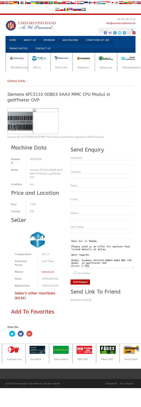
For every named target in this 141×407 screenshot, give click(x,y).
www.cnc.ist (48, 271)
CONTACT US (42, 48)
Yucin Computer (127, 383)
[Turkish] (2, 3)
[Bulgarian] (59, 3)
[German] (15, 3)
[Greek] (99, 3)
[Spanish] (11, 3)
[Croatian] (68, 3)
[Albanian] (46, 3)
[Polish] (61, 10)
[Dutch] (81, 3)
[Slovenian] (79, 10)
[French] (20, 3)
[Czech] (72, 3)
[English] (6, 3)
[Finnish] (90, 3)
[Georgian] (95, 3)
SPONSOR (49, 40)
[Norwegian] (139, 3)
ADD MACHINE (70, 40)
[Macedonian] (130, 3)
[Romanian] (66, 10)
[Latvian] (121, 3)
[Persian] (57, 10)
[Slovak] (75, 10)
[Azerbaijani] (37, 3)
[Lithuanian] (125, 3)
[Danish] (77, 3)
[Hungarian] (103, 3)
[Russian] (28, 3)
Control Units (16, 81)
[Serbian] (70, 10)
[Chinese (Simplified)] (64, 3)
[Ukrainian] (33, 3)
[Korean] (117, 3)
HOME (12, 40)
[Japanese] (112, 3)
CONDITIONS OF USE (97, 40)
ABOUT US (30, 40)
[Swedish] (84, 10)
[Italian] (24, 3)
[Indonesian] (108, 3)
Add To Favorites (32, 311)
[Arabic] (50, 3)
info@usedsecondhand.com (120, 23)
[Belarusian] (55, 3)
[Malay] (134, 3)
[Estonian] (86, 3)
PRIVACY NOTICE (18, 48)
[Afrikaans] (42, 3)
